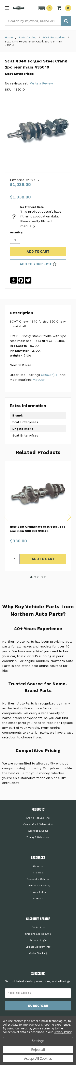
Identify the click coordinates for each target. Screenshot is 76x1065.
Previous (6, 517)
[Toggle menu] (6, 8)
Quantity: (16, 232)
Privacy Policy (38, 892)
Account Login (38, 940)
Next (69, 517)
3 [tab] (38, 577)
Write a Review (41, 83)
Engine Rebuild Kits (38, 817)
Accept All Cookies (38, 1058)
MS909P (39, 380)
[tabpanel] (38, 516)
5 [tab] (45, 577)
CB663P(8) (49, 375)
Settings (38, 1041)
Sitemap (38, 898)
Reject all (38, 1049)
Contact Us (38, 927)
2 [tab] (35, 577)
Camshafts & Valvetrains (38, 824)
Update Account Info (38, 946)
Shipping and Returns (38, 933)
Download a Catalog (38, 885)
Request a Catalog (38, 879)
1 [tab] (31, 577)
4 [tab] (42, 577)
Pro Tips (38, 872)
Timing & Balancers (38, 837)
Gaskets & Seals (38, 830)
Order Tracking (38, 953)
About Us (38, 866)
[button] (44, 8)
